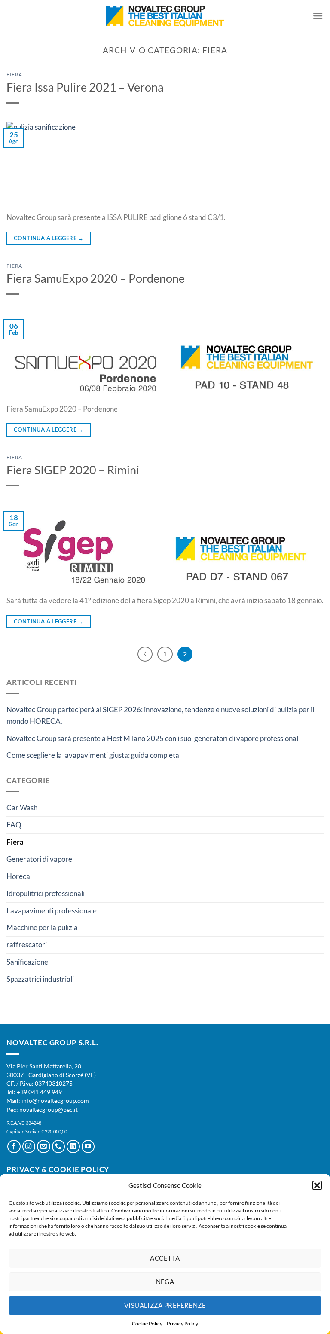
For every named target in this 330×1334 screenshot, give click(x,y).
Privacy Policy (182, 1323)
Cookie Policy (147, 1323)
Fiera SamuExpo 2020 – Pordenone (95, 278)
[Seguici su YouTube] (88, 1146)
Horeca (18, 876)
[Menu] (318, 16)
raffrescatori (26, 944)
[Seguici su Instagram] (29, 1146)
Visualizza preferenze (165, 1305)
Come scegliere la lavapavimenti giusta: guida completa (92, 755)
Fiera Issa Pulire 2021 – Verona (85, 87)
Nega (165, 1281)
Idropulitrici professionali (45, 893)
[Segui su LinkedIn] (73, 1146)
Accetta (165, 1258)
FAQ (13, 824)
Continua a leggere (49, 238)
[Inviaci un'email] (43, 1146)
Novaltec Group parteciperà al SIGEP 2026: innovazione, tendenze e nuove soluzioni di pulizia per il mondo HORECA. (160, 715)
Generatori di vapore (39, 859)
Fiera (14, 74)
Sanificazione (27, 961)
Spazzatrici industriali (40, 978)
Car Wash (21, 807)
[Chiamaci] (58, 1146)
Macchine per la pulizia (42, 927)
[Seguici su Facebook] (14, 1146)
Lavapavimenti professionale (51, 910)
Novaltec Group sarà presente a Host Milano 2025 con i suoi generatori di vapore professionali (153, 738)
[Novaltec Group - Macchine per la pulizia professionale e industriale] (165, 16)
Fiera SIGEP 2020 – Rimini (72, 470)
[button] (317, 1185)
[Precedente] (145, 654)
